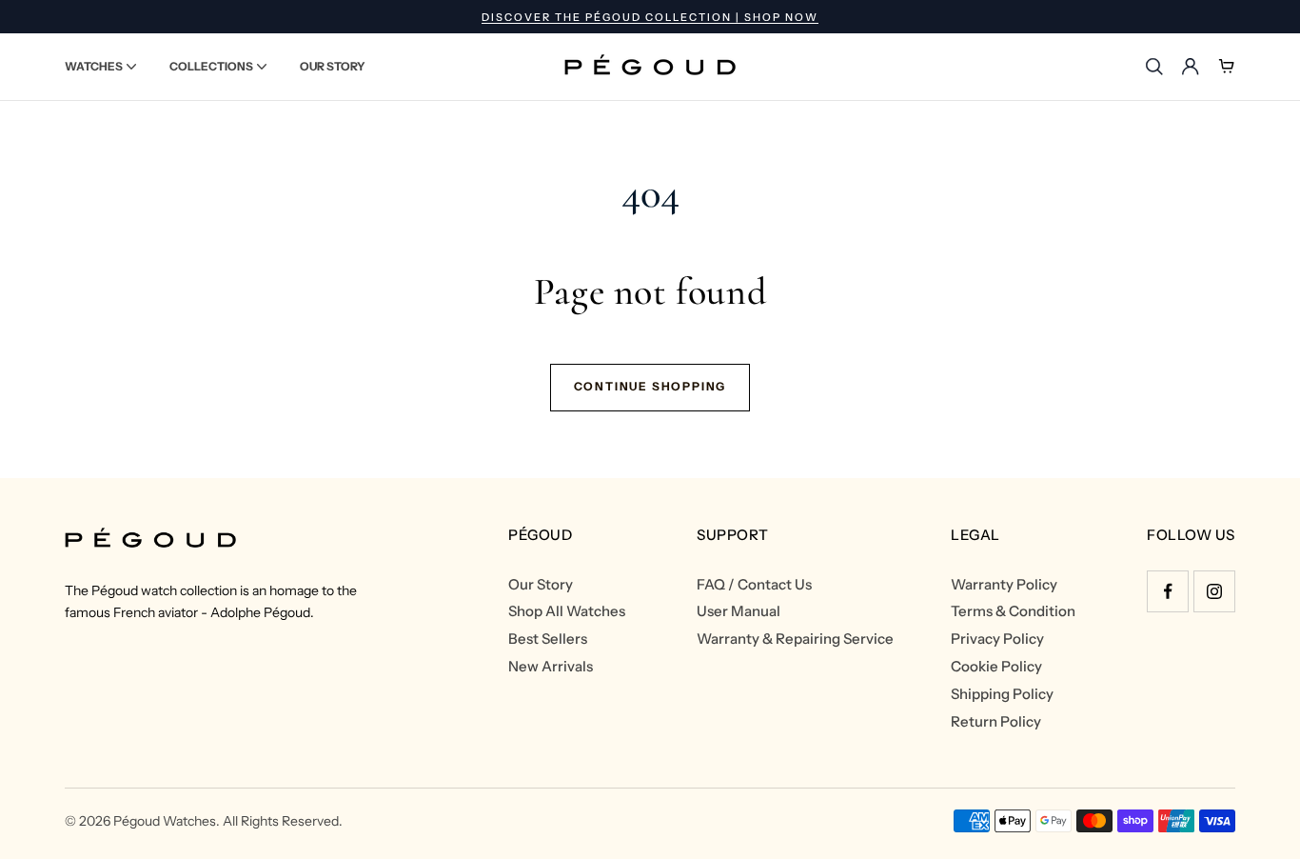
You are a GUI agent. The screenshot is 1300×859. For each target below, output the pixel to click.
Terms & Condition (1013, 611)
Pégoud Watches (164, 820)
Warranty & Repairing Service (795, 639)
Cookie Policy (996, 666)
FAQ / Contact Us (754, 584)
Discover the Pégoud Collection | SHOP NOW (650, 17)
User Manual (738, 611)
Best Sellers (547, 639)
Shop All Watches (566, 611)
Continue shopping (650, 386)
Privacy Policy (997, 639)
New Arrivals (550, 666)
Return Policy (996, 721)
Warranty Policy (1004, 584)
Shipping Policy (1002, 694)
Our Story (540, 584)
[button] (100, 66)
